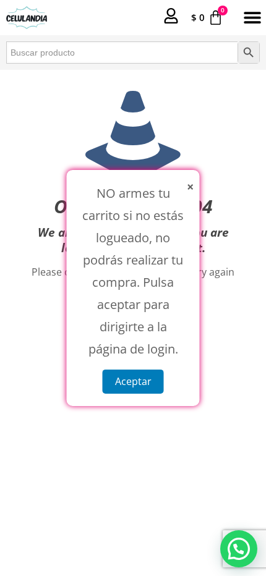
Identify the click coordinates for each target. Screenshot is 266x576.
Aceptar (133, 381)
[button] (252, 18)
